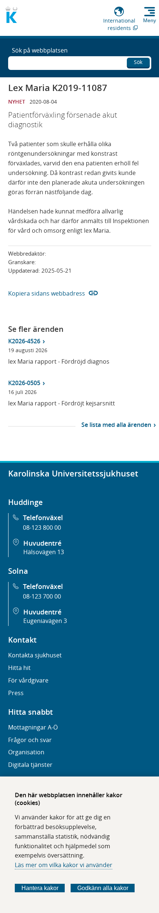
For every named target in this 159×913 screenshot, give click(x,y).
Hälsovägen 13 (43, 552)
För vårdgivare (28, 680)
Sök (138, 61)
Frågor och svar (30, 740)
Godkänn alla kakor (102, 888)
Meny (149, 20)
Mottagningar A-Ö (33, 727)
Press (16, 693)
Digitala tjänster (30, 765)
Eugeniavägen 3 (45, 621)
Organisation (26, 752)
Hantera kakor (39, 888)
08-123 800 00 (42, 527)
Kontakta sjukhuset (35, 655)
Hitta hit (19, 668)
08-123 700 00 (42, 596)
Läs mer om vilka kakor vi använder (63, 865)
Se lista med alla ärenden (116, 425)
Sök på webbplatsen (40, 50)
